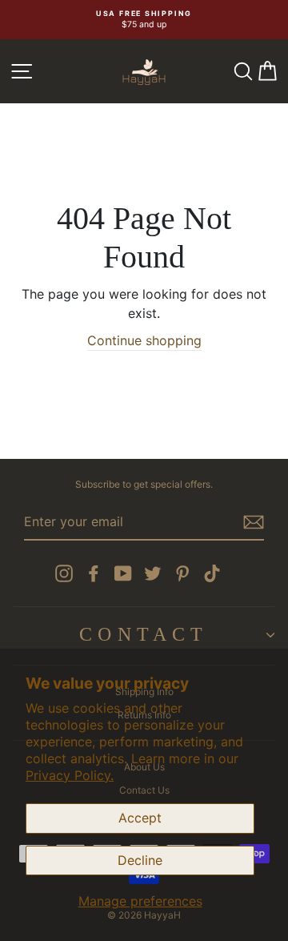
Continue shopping (144, 340)
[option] (144, 19)
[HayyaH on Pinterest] (182, 573)
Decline (140, 860)
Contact (143, 634)
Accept (140, 818)
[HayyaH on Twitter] (153, 573)
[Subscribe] (253, 522)
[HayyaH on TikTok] (212, 573)
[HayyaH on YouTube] (123, 573)
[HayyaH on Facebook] (93, 573)
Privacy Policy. (70, 775)
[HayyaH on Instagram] (64, 573)
